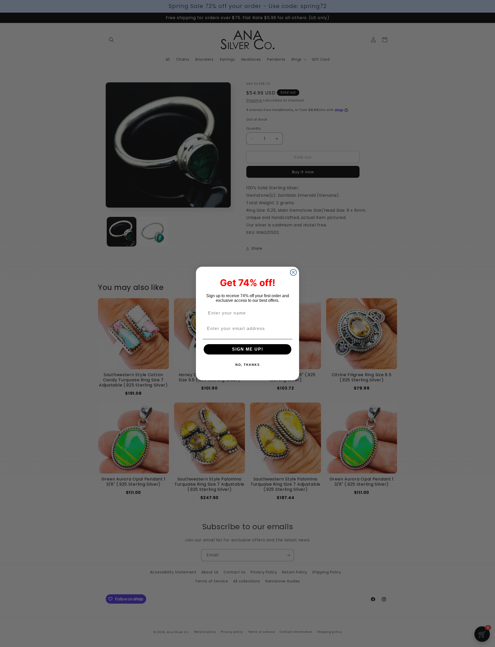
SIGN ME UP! (247, 349)
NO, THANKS (247, 365)
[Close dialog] (293, 272)
